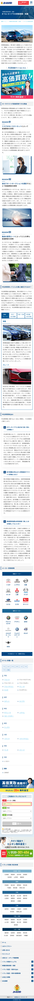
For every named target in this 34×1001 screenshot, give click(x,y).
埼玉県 (25, 885)
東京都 (15, 888)
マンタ (6, 750)
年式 (8, 808)
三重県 (19, 901)
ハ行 (21, 666)
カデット (6, 701)
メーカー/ (11, 800)
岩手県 (19, 874)
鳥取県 (7, 919)
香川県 (19, 922)
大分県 (6, 935)
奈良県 (12, 912)
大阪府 (19, 909)
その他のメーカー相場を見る (16, 654)
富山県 (13, 896)
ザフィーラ (7, 713)
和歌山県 (19, 912)
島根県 (13, 919)
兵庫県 (25, 909)
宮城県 (25, 874)
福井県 (25, 896)
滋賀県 (7, 909)
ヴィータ (22, 686)
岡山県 (19, 919)
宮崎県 (12, 935)
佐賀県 (13, 933)
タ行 (17, 666)
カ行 (8, 666)
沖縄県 (26, 935)
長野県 (13, 898)
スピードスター (9, 716)
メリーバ (22, 750)
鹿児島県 (19, 935)
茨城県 (7, 885)
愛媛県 (25, 922)
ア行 (4, 666)
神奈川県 (22, 888)
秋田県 (10, 877)
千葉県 (9, 888)
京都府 (13, 909)
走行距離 (9, 815)
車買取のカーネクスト (20, 997)
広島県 (25, 919)
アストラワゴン (9, 686)
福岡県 (7, 933)
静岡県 (25, 898)
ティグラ (6, 727)
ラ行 (4, 670)
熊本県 (25, 933)
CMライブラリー (7, 946)
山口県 (7, 922)
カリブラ (22, 701)
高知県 (16, 925)
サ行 (13, 666)
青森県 (13, 874)
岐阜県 (19, 898)
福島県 (22, 877)
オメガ (6, 690)
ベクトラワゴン (24, 739)
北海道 (7, 874)
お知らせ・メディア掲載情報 (10, 958)
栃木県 (13, 885)
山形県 (16, 877)
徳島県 (13, 922)
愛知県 (13, 901)
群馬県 (19, 885)
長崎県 (19, 933)
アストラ (6, 680)
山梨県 (7, 898)
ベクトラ (6, 739)
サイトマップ (6, 954)
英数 (8, 670)
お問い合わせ (6, 950)
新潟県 (7, 896)
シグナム (22, 713)
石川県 (19, 896)
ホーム (4, 942)
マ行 (26, 666)
